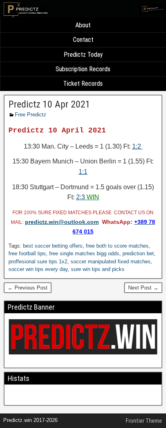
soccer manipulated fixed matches (111, 261)
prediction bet (138, 253)
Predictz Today (83, 54)
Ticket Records (83, 83)
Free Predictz (30, 115)
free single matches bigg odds (84, 253)
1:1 (83, 171)
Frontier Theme (144, 420)
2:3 (87, 197)
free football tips (27, 253)
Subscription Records (83, 69)
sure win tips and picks (97, 269)
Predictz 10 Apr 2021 (49, 104)
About (83, 25)
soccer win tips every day (38, 269)
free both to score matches (117, 246)
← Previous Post (28, 288)
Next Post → (143, 288)
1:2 (137, 146)
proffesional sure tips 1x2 (37, 261)
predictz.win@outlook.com (62, 222)
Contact (83, 39)
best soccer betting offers (53, 246)
